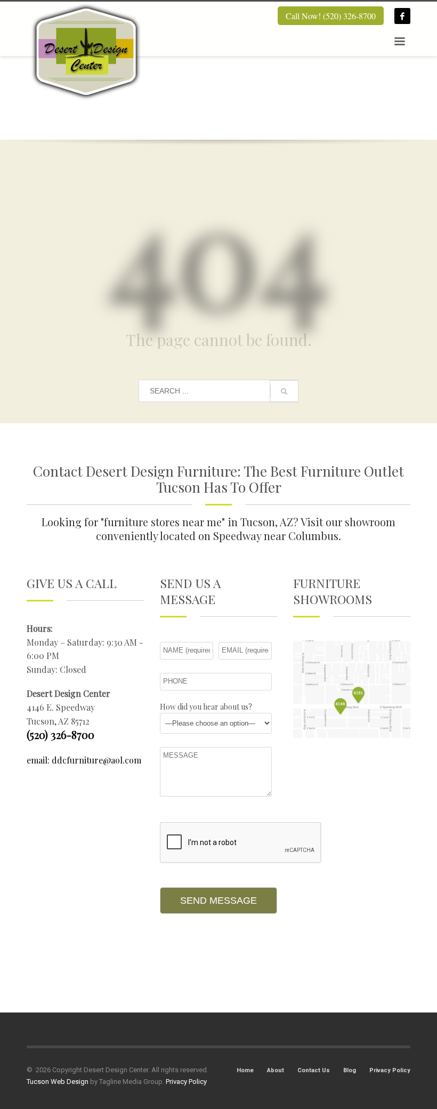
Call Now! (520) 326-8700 (331, 15)
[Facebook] (402, 16)
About (275, 1070)
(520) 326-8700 (60, 734)
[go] (284, 391)
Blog (349, 1070)
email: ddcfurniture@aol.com (84, 760)
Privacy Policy (389, 1070)
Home (245, 1070)
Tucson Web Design (57, 1082)
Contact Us (313, 1070)
